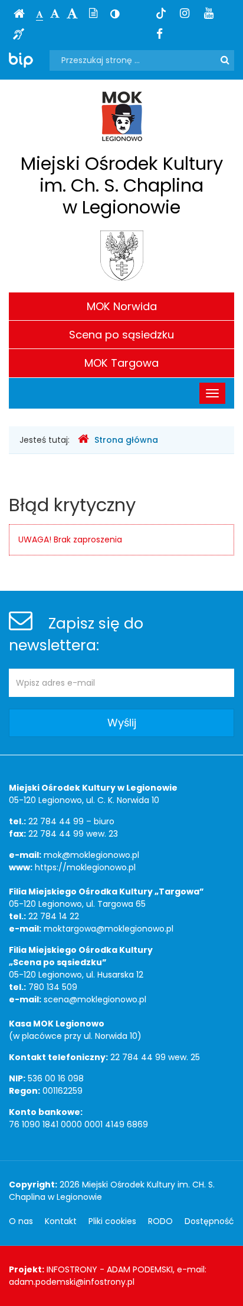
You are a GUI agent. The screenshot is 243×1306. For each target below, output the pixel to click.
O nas (21, 1221)
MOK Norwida (122, 306)
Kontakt (61, 1221)
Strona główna (126, 440)
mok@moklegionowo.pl (91, 855)
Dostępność (209, 1221)
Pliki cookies (112, 1221)
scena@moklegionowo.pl (95, 999)
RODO (160, 1221)
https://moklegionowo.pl (85, 867)
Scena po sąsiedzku (121, 334)
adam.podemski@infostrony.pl (71, 1282)
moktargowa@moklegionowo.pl (108, 929)
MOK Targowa (121, 363)
